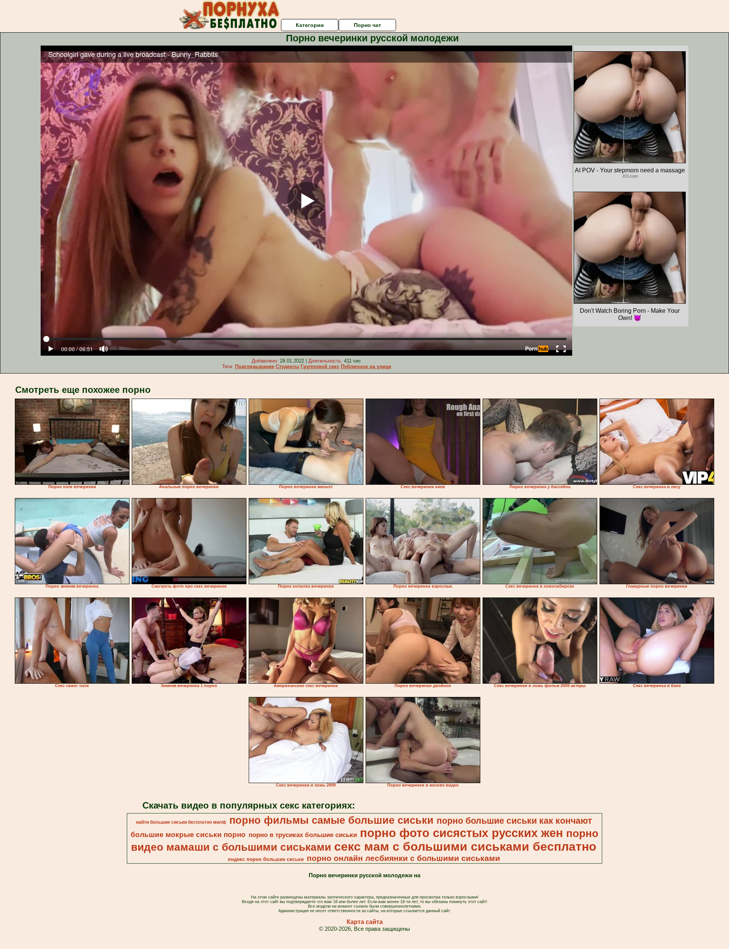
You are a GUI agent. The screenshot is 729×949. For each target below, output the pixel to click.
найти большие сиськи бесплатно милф (181, 822)
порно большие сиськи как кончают (514, 821)
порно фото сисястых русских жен (461, 832)
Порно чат (367, 25)
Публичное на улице (366, 366)
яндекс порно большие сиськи (266, 859)
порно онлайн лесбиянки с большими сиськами (403, 858)
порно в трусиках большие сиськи (303, 835)
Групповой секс (320, 366)
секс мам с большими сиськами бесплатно (465, 846)
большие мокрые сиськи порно (188, 835)
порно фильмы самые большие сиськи (331, 820)
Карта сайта (365, 922)
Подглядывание (254, 366)
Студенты (287, 366)
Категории (310, 25)
